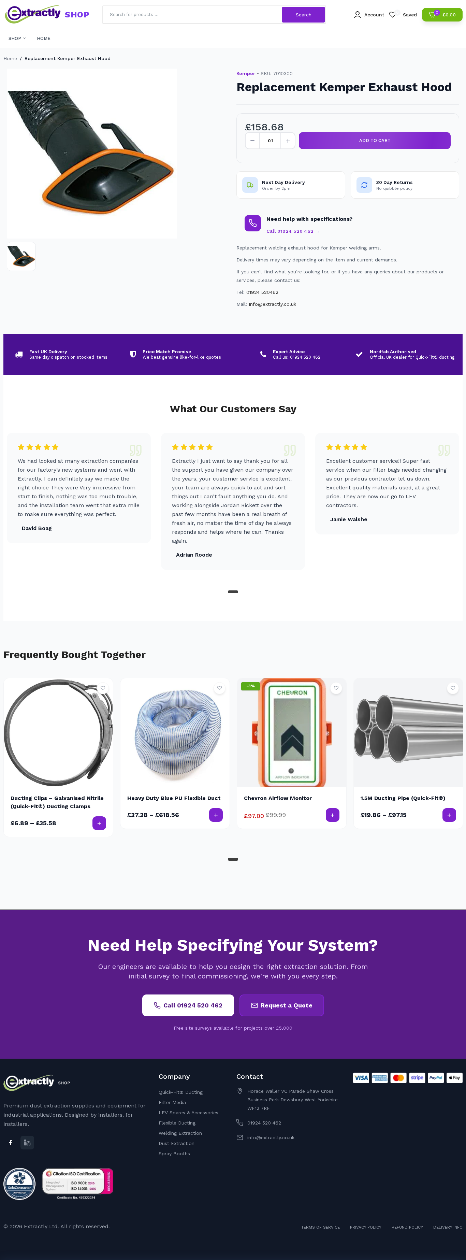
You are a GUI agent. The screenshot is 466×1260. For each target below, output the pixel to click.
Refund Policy (407, 1227)
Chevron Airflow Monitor (278, 798)
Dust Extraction (176, 1143)
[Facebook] (10, 1142)
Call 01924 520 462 (192, 1005)
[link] (103, 688)
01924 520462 (262, 292)
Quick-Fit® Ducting (181, 1092)
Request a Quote (286, 1005)
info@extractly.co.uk (270, 1137)
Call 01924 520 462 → (293, 231)
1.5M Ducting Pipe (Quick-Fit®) (403, 798)
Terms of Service (320, 1227)
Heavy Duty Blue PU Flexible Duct (174, 798)
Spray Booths (174, 1153)
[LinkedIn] (27, 1142)
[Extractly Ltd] (32, 14)
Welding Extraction (180, 1133)
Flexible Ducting (177, 1123)
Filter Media (172, 1102)
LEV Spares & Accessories (188, 1112)
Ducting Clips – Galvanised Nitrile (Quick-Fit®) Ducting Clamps (57, 802)
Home (10, 58)
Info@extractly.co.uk (272, 304)
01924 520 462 (264, 1123)
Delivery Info (448, 1227)
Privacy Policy (365, 1227)
